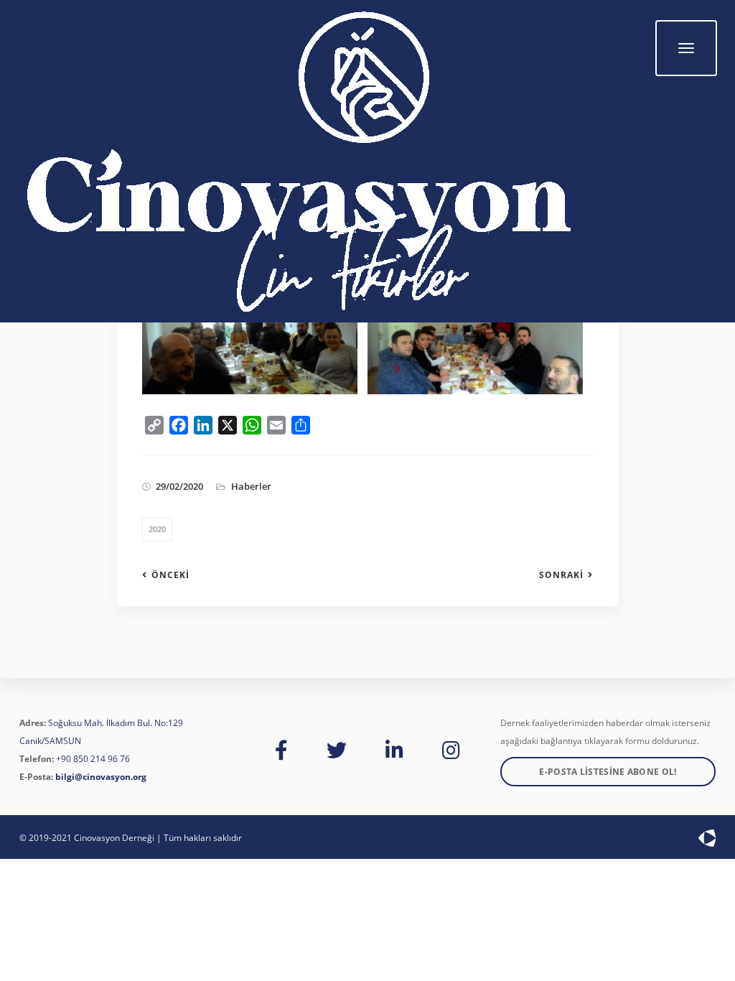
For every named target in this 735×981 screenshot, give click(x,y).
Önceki (170, 575)
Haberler (251, 486)
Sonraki (561, 575)
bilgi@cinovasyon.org (100, 777)
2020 (157, 529)
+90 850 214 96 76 (93, 759)
